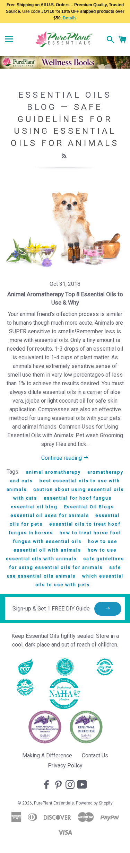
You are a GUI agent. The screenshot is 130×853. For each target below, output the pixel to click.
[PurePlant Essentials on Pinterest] (59, 785)
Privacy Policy (65, 765)
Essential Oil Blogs (89, 506)
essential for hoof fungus (78, 498)
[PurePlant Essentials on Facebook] (47, 785)
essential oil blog (34, 506)
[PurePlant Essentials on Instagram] (71, 785)
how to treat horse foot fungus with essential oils (67, 537)
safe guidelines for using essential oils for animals (66, 563)
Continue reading (62, 458)
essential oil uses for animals (49, 515)
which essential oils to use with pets (79, 580)
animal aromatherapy (53, 472)
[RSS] (65, 156)
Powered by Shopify (94, 803)
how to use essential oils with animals (61, 554)
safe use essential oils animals (64, 572)
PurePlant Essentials (54, 803)
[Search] (110, 40)
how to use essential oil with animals (65, 546)
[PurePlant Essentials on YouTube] (82, 785)
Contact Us (95, 755)
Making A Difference (47, 755)
